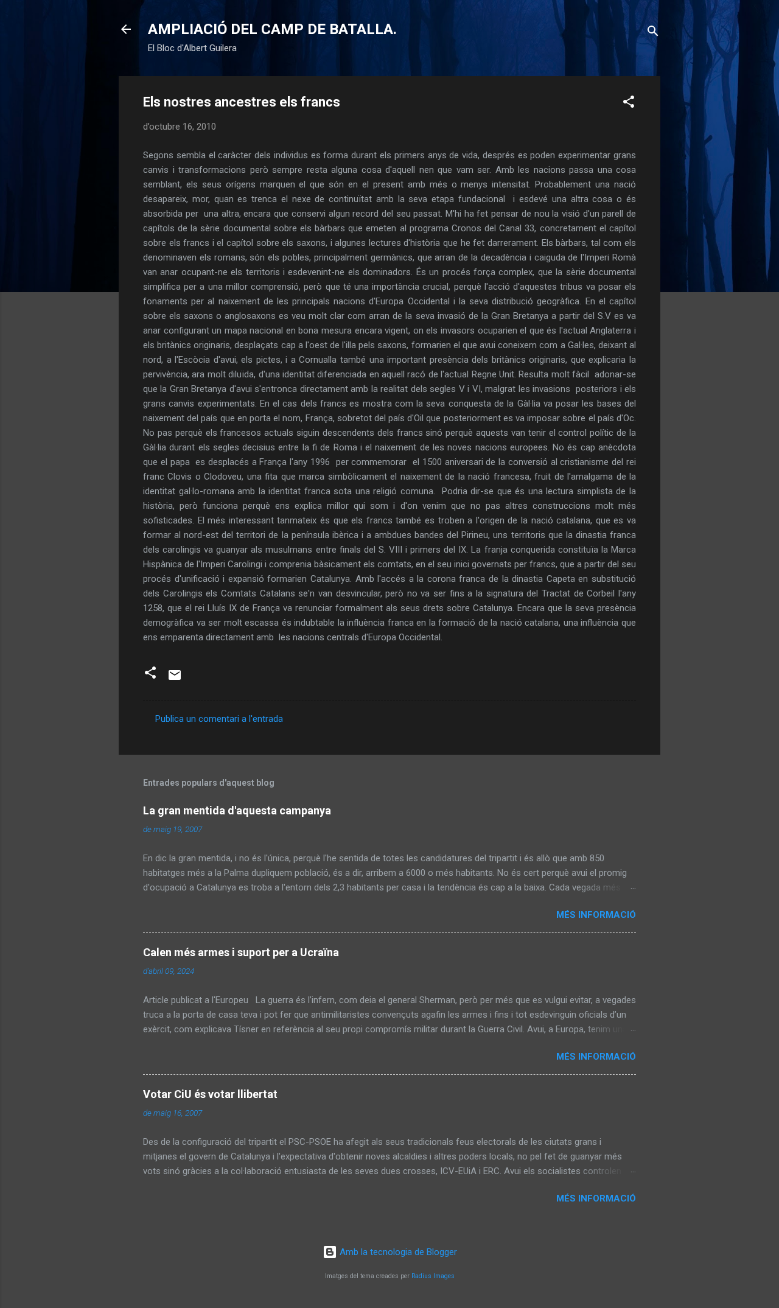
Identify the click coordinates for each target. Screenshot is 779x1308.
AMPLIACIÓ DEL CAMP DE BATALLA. (272, 29)
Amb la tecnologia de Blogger (397, 1252)
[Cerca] (653, 33)
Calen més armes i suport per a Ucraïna (241, 952)
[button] (628, 103)
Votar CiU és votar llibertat (210, 1094)
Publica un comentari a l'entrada (219, 718)
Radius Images (433, 1276)
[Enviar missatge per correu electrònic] (174, 679)
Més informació (596, 914)
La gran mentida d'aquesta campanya (237, 810)
